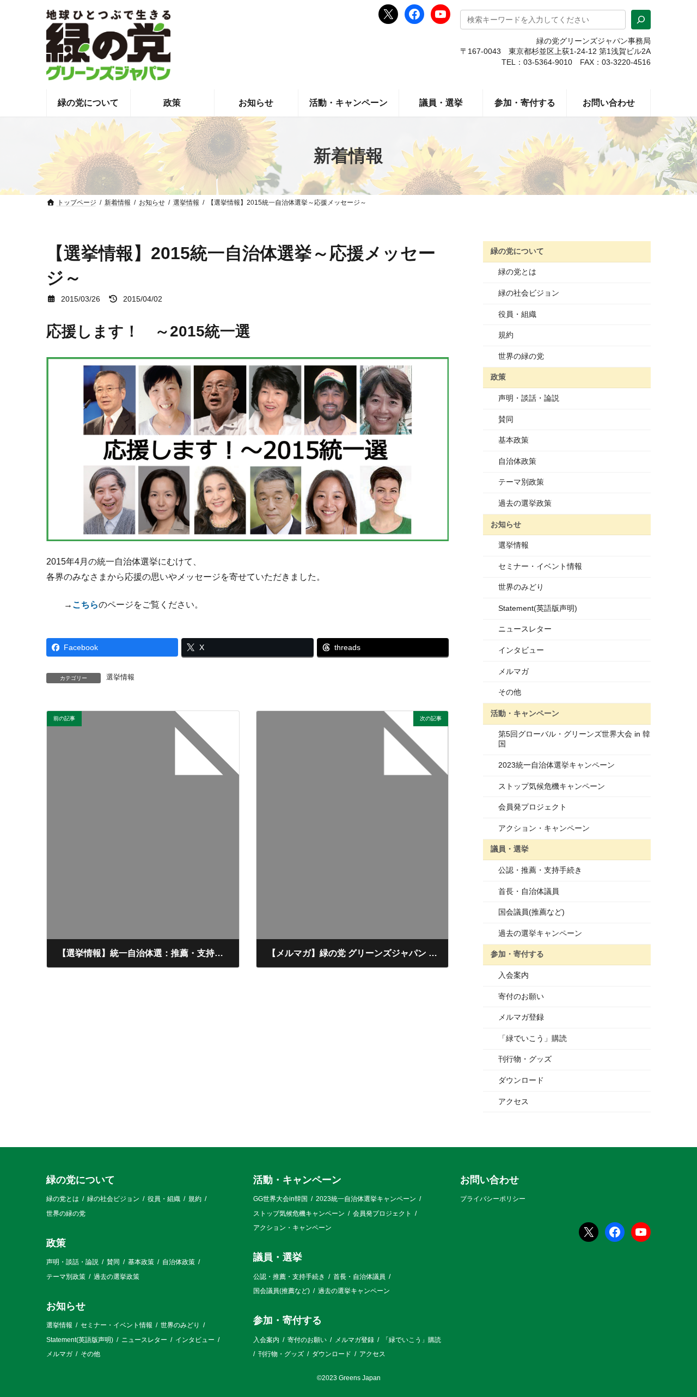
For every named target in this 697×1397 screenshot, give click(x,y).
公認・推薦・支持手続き (540, 870)
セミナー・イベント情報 (540, 566)
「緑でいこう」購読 (532, 1038)
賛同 (505, 419)
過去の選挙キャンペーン (540, 933)
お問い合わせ (489, 1179)
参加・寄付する (517, 953)
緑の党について (517, 251)
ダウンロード (521, 1080)
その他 (509, 692)
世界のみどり (521, 587)
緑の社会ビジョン (528, 293)
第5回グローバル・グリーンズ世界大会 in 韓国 (574, 739)
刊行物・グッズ (525, 1059)
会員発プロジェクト (532, 806)
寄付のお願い (521, 996)
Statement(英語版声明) (537, 608)
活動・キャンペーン (525, 713)
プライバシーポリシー (492, 1199)
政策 (498, 376)
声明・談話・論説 (528, 398)
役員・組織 (517, 314)
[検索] (641, 19)
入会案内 (513, 975)
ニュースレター (525, 628)
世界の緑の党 (521, 356)
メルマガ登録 (521, 1017)
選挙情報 (120, 677)
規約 (505, 334)
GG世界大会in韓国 (280, 1199)
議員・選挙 (510, 848)
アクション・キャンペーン (544, 828)
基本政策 (513, 440)
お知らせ (506, 523)
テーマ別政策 (521, 481)
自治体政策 (517, 461)
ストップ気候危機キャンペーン (551, 786)
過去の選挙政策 (525, 503)
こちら (85, 604)
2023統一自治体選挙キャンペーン (556, 765)
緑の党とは (517, 271)
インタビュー (521, 650)
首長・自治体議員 (528, 891)
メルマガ (513, 671)
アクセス (513, 1101)
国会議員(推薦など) (531, 912)
